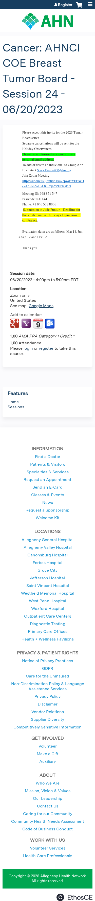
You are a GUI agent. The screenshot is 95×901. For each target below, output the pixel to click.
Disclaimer (48, 704)
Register (65, 5)
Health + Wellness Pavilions (48, 639)
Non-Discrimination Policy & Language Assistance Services (47, 686)
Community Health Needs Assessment (47, 821)
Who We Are (48, 783)
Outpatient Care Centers (47, 616)
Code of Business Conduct (47, 829)
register (46, 348)
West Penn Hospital (47, 600)
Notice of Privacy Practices (47, 660)
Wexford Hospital (47, 608)
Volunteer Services (47, 848)
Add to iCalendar (38, 323)
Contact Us (47, 806)
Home (13, 401)
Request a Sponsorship (47, 510)
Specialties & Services (48, 471)
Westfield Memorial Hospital (47, 593)
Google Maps (41, 305)
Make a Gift (48, 753)
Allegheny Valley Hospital (48, 547)
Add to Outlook (50, 324)
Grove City (47, 570)
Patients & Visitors (47, 464)
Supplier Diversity (47, 719)
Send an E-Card (47, 487)
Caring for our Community (47, 813)
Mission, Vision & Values (47, 790)
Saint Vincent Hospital (47, 585)
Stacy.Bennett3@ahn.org (54, 170)
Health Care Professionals (47, 855)
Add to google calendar (15, 324)
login (28, 348)
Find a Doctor (47, 456)
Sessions (16, 406)
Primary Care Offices (47, 631)
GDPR (47, 668)
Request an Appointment (47, 479)
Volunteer (48, 746)
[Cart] (79, 7)
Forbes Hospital (47, 562)
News (47, 502)
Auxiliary (47, 761)
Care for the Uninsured (47, 676)
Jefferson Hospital (47, 578)
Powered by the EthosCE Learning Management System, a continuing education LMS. (74, 897)
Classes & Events (47, 494)
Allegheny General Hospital (47, 539)
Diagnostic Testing (47, 623)
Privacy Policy (47, 696)
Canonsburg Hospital (47, 555)
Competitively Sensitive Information (47, 727)
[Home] (47, 19)
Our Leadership (47, 798)
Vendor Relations (47, 711)
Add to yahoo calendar (27, 324)
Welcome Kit (48, 517)
